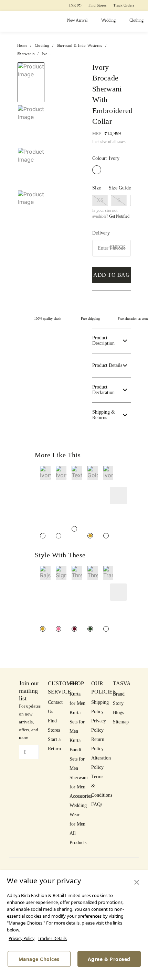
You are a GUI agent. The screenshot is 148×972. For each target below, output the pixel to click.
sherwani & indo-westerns (79, 45)
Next (64, 69)
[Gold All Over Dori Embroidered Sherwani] (90, 535)
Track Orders (123, 5)
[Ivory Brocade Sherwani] (58, 535)
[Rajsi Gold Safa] (42, 629)
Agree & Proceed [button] (109, 959)
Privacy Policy (21, 938)
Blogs (118, 712)
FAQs (96, 804)
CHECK (117, 247)
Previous (31, 61)
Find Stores (97, 5)
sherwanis (25, 54)
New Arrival (77, 20)
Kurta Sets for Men (77, 722)
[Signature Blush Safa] (58, 629)
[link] (45, 498)
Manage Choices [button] (39, 959)
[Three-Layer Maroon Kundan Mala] (74, 629)
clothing (42, 45)
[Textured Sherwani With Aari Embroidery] (74, 529)
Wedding (108, 20)
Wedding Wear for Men (78, 815)
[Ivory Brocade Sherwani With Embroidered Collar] (42, 535)
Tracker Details (52, 938)
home (22, 45)
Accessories (81, 796)
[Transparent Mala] (106, 629)
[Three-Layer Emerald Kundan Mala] (90, 629)
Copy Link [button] (113, 108)
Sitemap (121, 721)
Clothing (136, 20)
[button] (30, 214)
